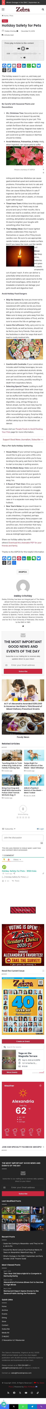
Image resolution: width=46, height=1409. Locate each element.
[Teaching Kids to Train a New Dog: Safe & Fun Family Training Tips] (12, 755)
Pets (11, 16)
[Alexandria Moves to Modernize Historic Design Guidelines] (8, 1218)
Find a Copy (23, 910)
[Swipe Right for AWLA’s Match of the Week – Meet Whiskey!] (34, 755)
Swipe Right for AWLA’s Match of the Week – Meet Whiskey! (34, 765)
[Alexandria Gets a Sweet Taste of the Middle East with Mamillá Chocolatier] (8, 1227)
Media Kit (5, 1333)
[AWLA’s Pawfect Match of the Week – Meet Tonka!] (34, 780)
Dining (4, 1318)
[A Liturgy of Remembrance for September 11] (37, 1218)
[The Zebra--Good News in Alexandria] (23, 9)
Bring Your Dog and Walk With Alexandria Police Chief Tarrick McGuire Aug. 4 (11, 791)
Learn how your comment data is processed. (21, 849)
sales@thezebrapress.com (12, 1368)
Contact (5, 1325)
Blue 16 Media (29, 1387)
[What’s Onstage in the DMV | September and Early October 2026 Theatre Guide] (37, 1210)
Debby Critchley (10, 31)
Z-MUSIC (5, 1336)
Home (5, 16)
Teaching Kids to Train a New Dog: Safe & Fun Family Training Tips (12, 765)
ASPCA (23, 572)
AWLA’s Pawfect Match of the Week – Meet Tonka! (33, 790)
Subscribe (6, 1329)
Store (4, 1321)
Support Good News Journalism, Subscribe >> (23, 439)
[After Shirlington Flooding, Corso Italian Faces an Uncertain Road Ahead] (23, 1218)
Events (4, 1314)
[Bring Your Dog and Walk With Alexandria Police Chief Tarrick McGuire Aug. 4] (12, 780)
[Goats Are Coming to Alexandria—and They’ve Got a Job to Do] (8, 1210)
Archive (5, 1310)
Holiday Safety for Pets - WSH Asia (19, 871)
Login (41, 829)
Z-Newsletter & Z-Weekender (13, 1340)
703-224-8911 (23, 1365)
